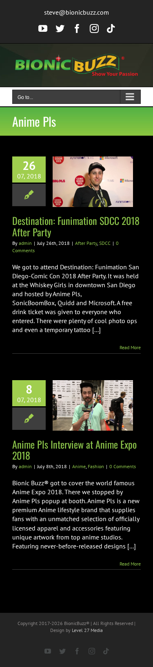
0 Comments (122, 466)
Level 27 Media (87, 630)
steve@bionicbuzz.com (76, 12)
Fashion (96, 466)
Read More (130, 347)
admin (25, 243)
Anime (79, 466)
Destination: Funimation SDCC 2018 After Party (76, 226)
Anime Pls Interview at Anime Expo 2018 (74, 449)
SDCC (105, 243)
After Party (86, 243)
